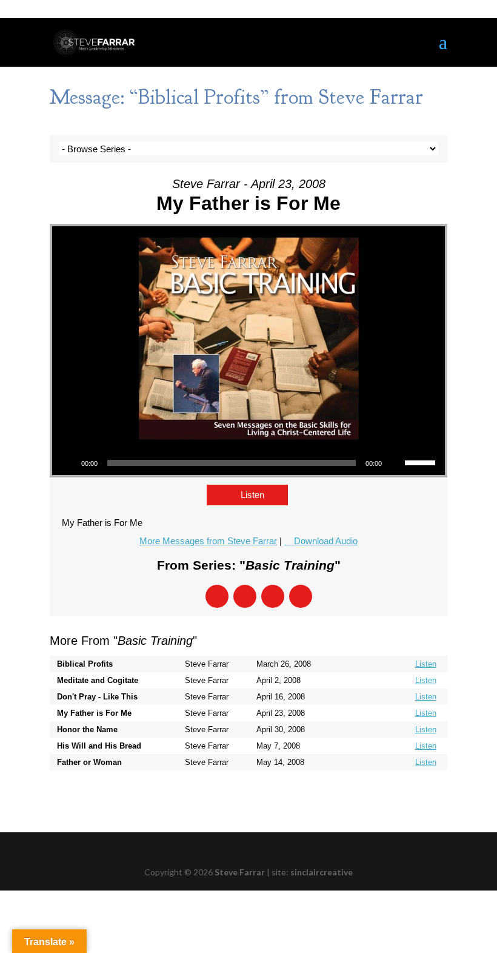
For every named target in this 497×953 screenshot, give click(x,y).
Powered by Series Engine (402, 795)
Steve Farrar (240, 872)
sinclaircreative (321, 872)
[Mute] (395, 463)
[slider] (422, 462)
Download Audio (326, 541)
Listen (252, 495)
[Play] (68, 463)
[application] (248, 463)
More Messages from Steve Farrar (208, 541)
